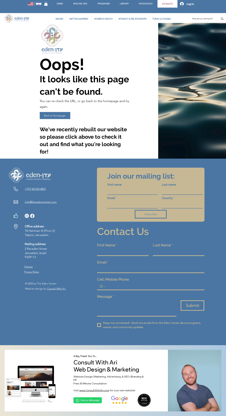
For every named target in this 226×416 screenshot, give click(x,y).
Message (105, 296)
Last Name (163, 245)
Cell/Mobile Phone (113, 279)
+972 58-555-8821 (35, 189)
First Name (107, 245)
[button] (46, 4)
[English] (30, 4)
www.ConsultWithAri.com (94, 390)
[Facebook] (32, 216)
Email (112, 198)
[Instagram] (27, 216)
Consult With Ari (56, 288)
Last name (169, 184)
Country (168, 198)
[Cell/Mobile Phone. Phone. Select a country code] (102, 286)
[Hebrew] (39, 4)
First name (114, 184)
